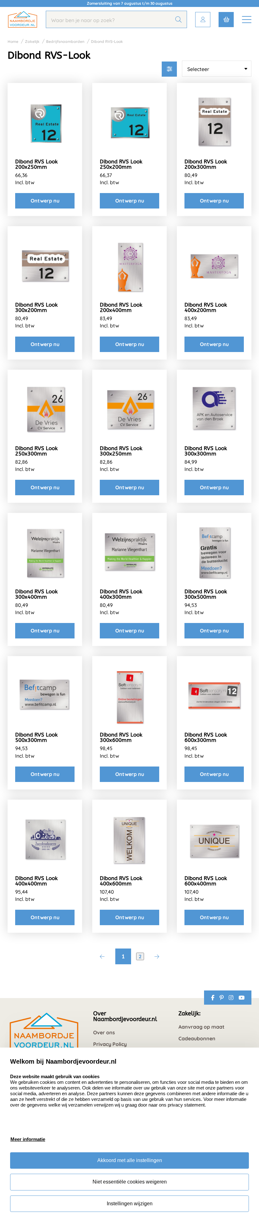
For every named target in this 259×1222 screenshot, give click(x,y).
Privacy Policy (110, 1044)
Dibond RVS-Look (107, 41)
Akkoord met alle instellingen (129, 1160)
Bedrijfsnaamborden (65, 41)
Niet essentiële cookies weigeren (130, 1181)
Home (13, 41)
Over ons (104, 1033)
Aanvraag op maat (201, 1027)
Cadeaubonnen (196, 1039)
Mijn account (202, 19)
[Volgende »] (157, 956)
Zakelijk (32, 41)
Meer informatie (27, 1139)
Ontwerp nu (45, 200)
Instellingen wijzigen (130, 1203)
